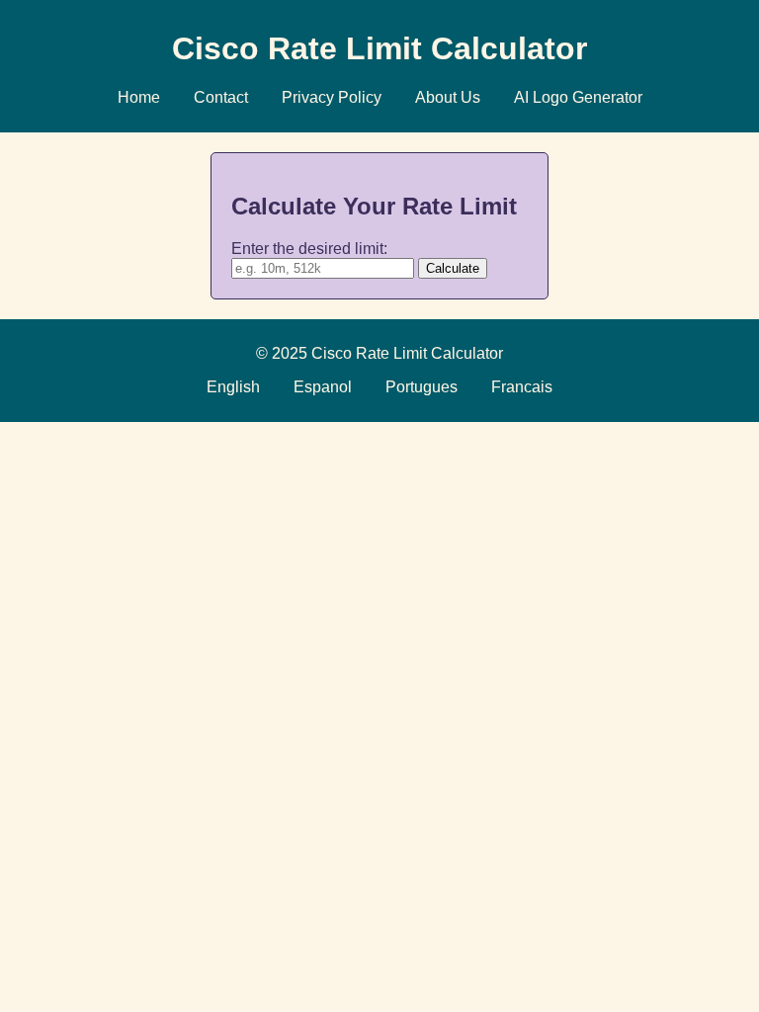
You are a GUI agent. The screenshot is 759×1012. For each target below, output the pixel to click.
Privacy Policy (331, 97)
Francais (521, 387)
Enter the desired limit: (309, 248)
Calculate (452, 268)
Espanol (323, 387)
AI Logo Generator (578, 97)
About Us (447, 97)
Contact (221, 97)
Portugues (421, 387)
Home (139, 97)
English (233, 387)
